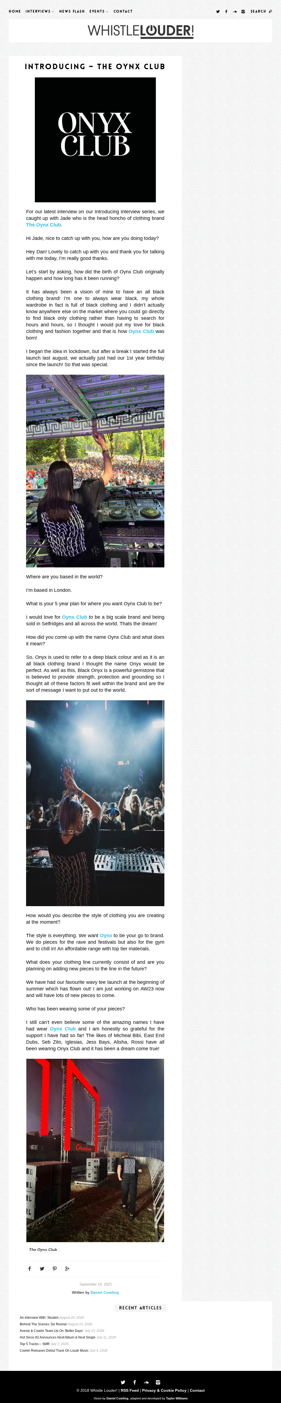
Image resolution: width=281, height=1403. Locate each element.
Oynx (106, 935)
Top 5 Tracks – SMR (35, 1344)
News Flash (72, 11)
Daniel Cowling (105, 1292)
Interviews (38, 11)
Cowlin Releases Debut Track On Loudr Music (54, 1350)
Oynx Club (141, 331)
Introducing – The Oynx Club (95, 67)
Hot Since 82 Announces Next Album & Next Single (57, 1337)
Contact (123, 11)
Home (15, 11)
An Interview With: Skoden (39, 1318)
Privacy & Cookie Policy (164, 1390)
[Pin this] (54, 1268)
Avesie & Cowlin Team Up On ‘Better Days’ (51, 1331)
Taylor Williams (177, 1398)
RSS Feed (130, 1390)
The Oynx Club (43, 225)
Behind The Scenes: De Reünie (43, 1324)
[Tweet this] (42, 1268)
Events (97, 11)
